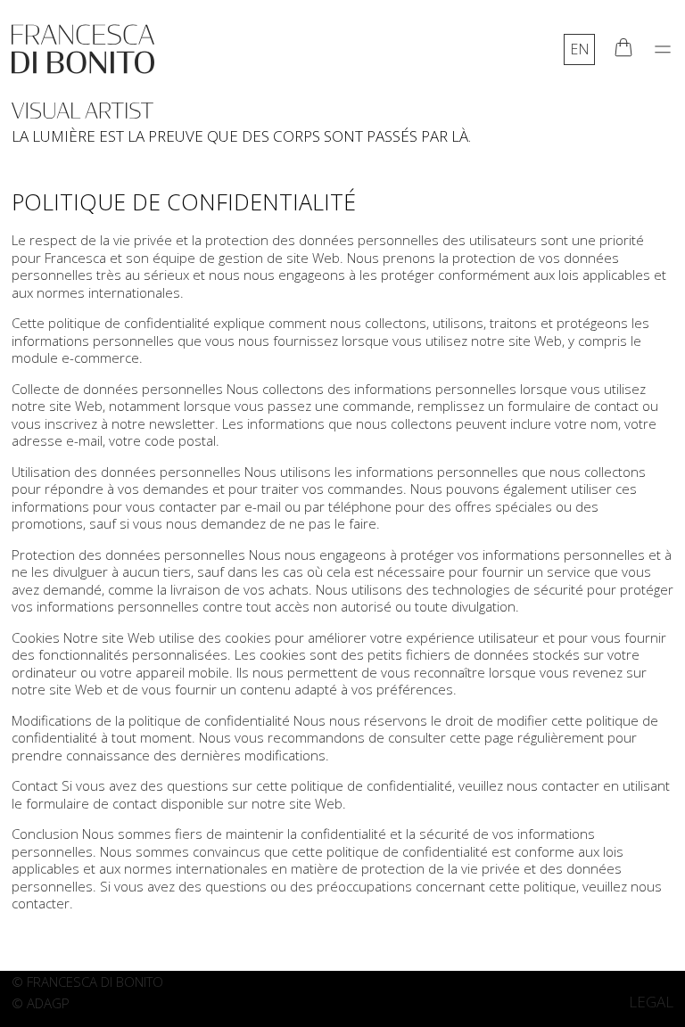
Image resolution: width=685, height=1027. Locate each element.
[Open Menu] (662, 49)
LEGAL (651, 1001)
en (580, 49)
